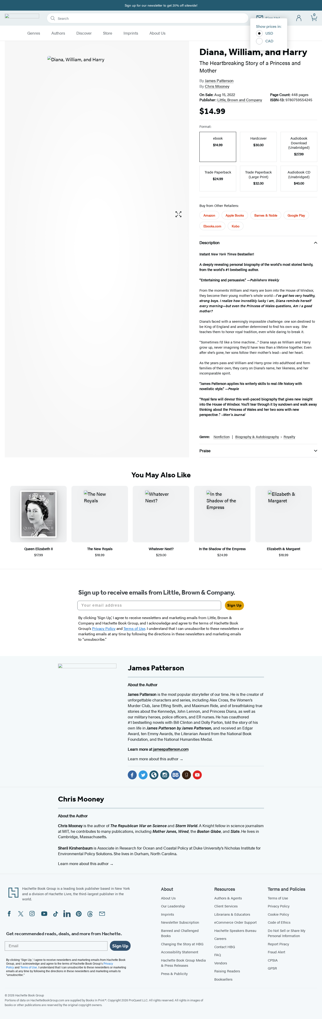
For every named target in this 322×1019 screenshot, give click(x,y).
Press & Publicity (174, 973)
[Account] (299, 18)
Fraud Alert (276, 951)
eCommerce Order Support (235, 922)
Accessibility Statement (179, 951)
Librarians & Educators (232, 914)
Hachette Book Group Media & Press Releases (183, 963)
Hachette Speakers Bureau (235, 930)
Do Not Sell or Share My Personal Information (286, 933)
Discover (84, 33)
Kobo (235, 226)
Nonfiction (222, 436)
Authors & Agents (228, 897)
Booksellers (223, 979)
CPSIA (273, 960)
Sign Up (234, 605)
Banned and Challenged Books (180, 933)
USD (269, 33)
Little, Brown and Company (239, 99)
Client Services (226, 905)
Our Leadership (173, 905)
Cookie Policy (278, 914)
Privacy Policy (278, 905)
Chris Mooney (217, 86)
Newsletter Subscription (180, 922)
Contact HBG (224, 946)
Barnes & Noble (265, 215)
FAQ (217, 954)
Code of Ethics (279, 922)
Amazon (209, 215)
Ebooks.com (212, 226)
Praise (205, 450)
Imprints (131, 33)
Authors (58, 33)
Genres (33, 33)
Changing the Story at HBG (182, 943)
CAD (269, 41)
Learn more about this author (153, 758)
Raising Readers (227, 970)
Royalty (289, 436)
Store (107, 33)
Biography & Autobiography (257, 436)
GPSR (272, 968)
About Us (157, 33)
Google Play (296, 215)
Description (209, 242)
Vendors (220, 962)
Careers (220, 938)
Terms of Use (278, 897)
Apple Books (235, 215)
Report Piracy (278, 943)
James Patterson (219, 80)
